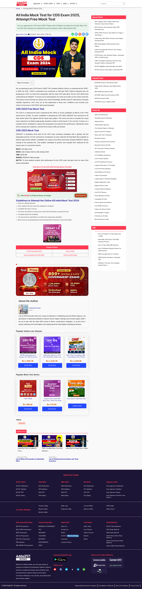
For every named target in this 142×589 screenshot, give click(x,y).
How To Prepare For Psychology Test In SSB (109, 235)
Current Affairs (88, 506)
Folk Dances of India (101, 216)
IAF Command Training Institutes (105, 148)
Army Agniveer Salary (113, 492)
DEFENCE (42, 539)
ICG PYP (86, 492)
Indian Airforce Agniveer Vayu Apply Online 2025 (108, 87)
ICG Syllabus (88, 489)
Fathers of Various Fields (102, 209)
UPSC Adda (110, 506)
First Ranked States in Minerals (104, 128)
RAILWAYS (42, 532)
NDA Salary (64, 495)
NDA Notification (66, 486)
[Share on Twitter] (86, 34)
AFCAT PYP (20, 492)
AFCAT (72, 4)
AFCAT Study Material (113, 526)
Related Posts (21, 431)
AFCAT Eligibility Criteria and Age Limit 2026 (108, 66)
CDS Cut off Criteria (70, 255)
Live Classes (88, 529)
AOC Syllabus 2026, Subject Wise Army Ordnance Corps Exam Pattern (107, 23)
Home (18, 8)
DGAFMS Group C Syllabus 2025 (105, 102)
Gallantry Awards (100, 152)
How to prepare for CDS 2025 (34, 255)
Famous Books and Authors (103, 202)
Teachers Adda (43, 506)
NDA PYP (64, 492)
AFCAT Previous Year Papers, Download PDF (109, 69)
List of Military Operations (103, 155)
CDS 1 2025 (70, 251)
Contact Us (64, 529)
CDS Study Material (112, 529)
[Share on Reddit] (79, 34)
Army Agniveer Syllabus (114, 489)
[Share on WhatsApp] (72, 34)
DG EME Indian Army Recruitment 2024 (107, 95)
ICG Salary (87, 495)
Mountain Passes (100, 138)
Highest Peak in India (101, 185)
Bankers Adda (43, 509)
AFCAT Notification (22, 486)
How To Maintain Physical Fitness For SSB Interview (109, 249)
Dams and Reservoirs (101, 114)
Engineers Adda (66, 509)
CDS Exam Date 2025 (34, 251)
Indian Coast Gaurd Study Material (114, 541)
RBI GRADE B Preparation (24, 545)
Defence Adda (88, 509)
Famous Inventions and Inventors (105, 141)
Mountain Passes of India (103, 145)
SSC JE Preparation (22, 536)
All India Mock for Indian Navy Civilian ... (77, 446)
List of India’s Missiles (101, 158)
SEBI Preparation (21, 532)
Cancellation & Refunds (106, 585)
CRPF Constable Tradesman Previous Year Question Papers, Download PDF (108, 62)
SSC (40, 529)
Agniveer (36, 4)
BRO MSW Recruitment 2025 (104, 91)
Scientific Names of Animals (103, 118)
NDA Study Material (112, 532)
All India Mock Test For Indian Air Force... (29, 446)
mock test (22, 423)
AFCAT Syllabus (21, 489)
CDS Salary (42, 495)
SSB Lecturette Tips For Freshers (108, 254)
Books (86, 539)
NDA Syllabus (65, 489)
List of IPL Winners (100, 192)
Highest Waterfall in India (102, 182)
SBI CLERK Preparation (23, 529)
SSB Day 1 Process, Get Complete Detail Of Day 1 (108, 264)
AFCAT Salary (20, 495)
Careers (69, 536)
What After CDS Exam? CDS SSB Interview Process (108, 240)
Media (63, 532)
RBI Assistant (20, 542)
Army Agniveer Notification (114, 486)
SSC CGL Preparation (23, 539)
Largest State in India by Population (106, 179)
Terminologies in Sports (102, 212)
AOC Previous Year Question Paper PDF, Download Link (107, 28)
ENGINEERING (43, 542)
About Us (64, 526)
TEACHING (42, 536)
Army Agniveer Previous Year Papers (115, 496)
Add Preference (81, 195)
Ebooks (86, 536)
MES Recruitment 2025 (102, 98)
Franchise (64, 539)
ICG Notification (89, 486)
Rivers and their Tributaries (103, 135)
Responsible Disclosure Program (85, 585)
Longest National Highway (103, 189)
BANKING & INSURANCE (47, 526)
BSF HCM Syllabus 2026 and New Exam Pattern (107, 45)
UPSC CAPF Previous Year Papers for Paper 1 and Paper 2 (109, 34)
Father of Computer (101, 175)
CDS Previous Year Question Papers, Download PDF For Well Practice (109, 56)
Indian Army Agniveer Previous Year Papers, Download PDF (108, 51)
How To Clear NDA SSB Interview (108, 245)
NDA (65, 4)
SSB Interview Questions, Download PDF (109, 258)
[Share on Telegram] (76, 34)
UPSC (40, 545)
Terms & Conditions (122, 585)
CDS (58, 4)
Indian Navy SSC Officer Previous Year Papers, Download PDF (109, 39)
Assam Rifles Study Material (115, 546)
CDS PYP (42, 492)
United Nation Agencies (102, 125)
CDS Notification (44, 486)
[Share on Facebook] (83, 34)
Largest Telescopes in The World (105, 165)
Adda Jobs (64, 506)
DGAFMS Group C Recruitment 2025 (106, 82)
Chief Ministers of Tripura (102, 172)
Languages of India (101, 199)
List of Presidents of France (103, 162)
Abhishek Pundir (22, 34)
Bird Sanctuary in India (102, 219)
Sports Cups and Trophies (103, 131)
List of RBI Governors (101, 206)
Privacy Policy (134, 585)
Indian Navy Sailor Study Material (114, 536)
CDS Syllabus (43, 489)
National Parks (99, 121)
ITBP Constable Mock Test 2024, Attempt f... (52, 449)
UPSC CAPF (48, 4)
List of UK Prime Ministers (103, 168)
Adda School (110, 509)
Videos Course (88, 532)
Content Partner (66, 542)
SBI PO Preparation (22, 526)
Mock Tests (87, 526)
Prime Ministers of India (102, 195)
